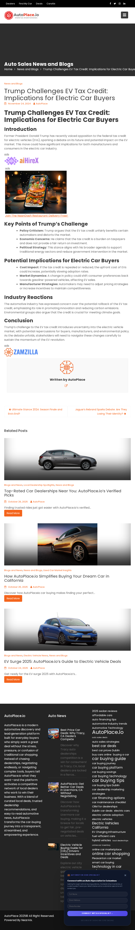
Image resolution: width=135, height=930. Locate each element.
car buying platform (107, 767)
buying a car (121, 754)
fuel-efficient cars (103, 836)
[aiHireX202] (21, 161)
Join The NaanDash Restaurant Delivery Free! (36, 216)
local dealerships (120, 840)
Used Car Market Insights (57, 570)
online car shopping (111, 854)
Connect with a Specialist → (97, 913)
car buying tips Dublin (106, 785)
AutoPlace (42, 103)
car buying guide (109, 759)
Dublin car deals (102, 810)
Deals (39, 3)
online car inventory (101, 845)
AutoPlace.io (108, 732)
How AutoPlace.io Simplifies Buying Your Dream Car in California (56, 578)
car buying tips (108, 780)
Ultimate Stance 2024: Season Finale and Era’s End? (35, 411)
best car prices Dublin (106, 750)
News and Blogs (13, 83)
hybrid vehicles (101, 840)
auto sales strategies (105, 742)
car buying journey (104, 763)
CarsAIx (51, 3)
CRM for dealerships (104, 806)
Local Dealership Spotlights (39, 485)
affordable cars (102, 715)
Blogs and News (13, 485)
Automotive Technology (107, 728)
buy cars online (101, 754)
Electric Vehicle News (36, 655)
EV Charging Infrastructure (109, 832)
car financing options (108, 798)
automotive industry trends (109, 723)
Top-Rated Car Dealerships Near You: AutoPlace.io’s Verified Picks (62, 493)
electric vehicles (102, 819)
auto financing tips (104, 719)
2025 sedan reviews (104, 711)
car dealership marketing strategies (108, 791)
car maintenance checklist (109, 802)
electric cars (122, 810)
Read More (13, 513)
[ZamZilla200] (21, 352)
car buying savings (104, 772)
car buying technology (109, 776)
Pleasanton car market (106, 858)
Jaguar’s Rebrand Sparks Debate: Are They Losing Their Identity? (101, 411)
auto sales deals (99, 737)
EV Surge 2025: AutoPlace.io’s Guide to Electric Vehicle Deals (62, 661)
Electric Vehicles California (105, 825)
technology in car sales (107, 869)
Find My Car (25, 3)
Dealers (10, 3)
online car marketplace (107, 849)
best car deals (104, 746)
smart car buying (103, 862)
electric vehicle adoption (108, 815)
